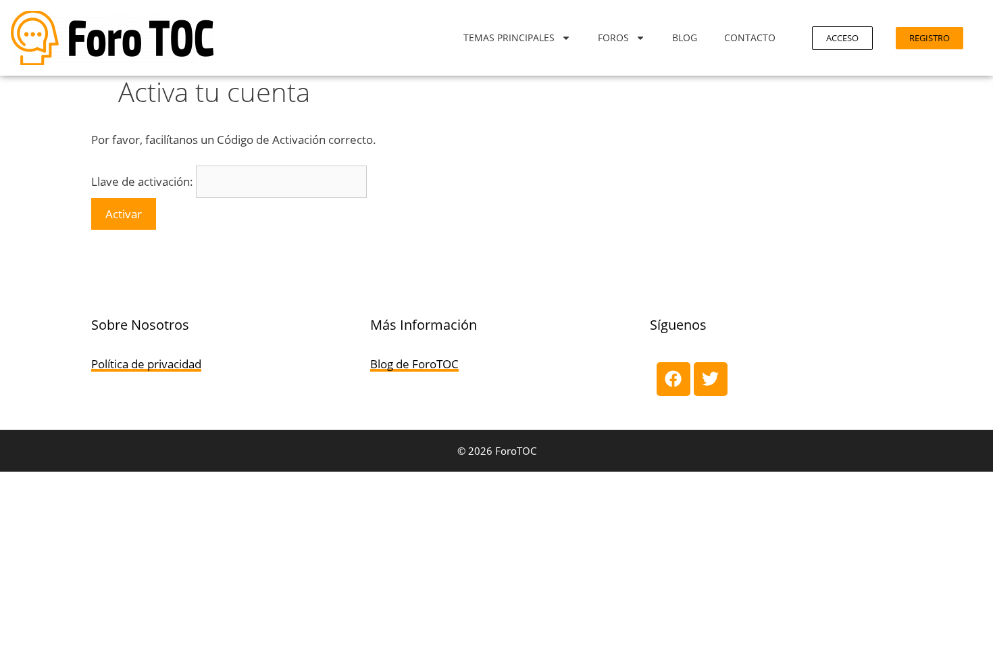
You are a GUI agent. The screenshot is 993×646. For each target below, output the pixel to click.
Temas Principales (509, 37)
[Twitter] (711, 379)
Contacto (749, 37)
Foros (613, 37)
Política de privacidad (146, 364)
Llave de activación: (142, 181)
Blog (684, 37)
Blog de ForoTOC (414, 364)
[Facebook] (673, 379)
